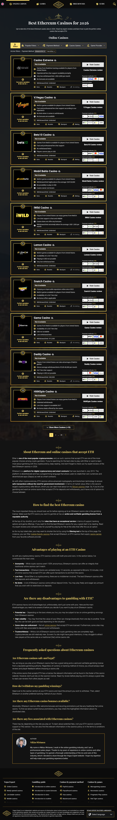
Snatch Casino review (93, 291)
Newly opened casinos (15, 791)
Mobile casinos (12, 799)
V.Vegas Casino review (93, 107)
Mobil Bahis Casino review (93, 181)
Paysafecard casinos (70, 791)
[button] (100, 814)
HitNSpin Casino (44, 391)
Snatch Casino (43, 281)
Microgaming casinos (98, 787)
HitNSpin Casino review (93, 401)
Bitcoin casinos (78, 486)
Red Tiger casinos (96, 799)
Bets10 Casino (43, 134)
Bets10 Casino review (93, 144)
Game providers (89, 119)
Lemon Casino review (93, 254)
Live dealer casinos (13, 795)
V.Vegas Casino (43, 97)
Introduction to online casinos (45, 787)
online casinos (50, 625)
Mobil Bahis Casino (45, 171)
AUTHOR (33, 739)
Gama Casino (42, 317)
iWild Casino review (93, 217)
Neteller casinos (68, 803)
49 (61, 435)
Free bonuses (79, 4)
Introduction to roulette (43, 799)
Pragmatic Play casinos (98, 795)
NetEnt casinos (95, 803)
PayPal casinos (68, 787)
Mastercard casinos (70, 799)
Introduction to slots (42, 795)
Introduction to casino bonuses (46, 791)
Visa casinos (67, 795)
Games (42, 4)
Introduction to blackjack (43, 803)
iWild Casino (41, 207)
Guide (102, 4)
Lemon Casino (42, 244)
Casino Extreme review (93, 70)
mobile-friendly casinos (40, 534)
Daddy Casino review (93, 364)
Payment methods (89, 76)
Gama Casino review (93, 327)
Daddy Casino (42, 354)
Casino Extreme (43, 60)
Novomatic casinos (97, 791)
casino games (95, 534)
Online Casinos (19, 4)
